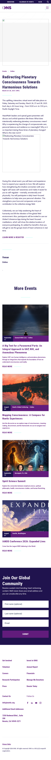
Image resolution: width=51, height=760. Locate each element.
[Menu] (47, 8)
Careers (5, 673)
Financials (31, 673)
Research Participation (11, 680)
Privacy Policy (6, 744)
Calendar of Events (26, 2)
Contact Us (6, 696)
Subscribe (10, 2)
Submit (25, 634)
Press (4, 686)
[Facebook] (28, 703)
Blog (40, 2)
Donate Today (32, 686)
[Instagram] (40, 703)
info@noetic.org (8, 703)
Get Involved (7, 660)
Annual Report (32, 667)
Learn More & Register (13, 237)
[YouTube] (36, 703)
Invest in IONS (32, 660)
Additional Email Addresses (13, 709)
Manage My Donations (35, 680)
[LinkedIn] (32, 703)
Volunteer (6, 667)
